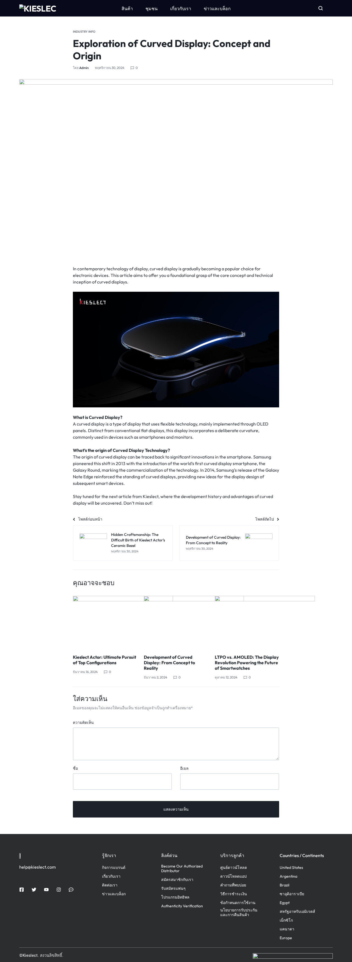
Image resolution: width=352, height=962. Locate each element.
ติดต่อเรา (109, 885)
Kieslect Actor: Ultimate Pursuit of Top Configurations (104, 659)
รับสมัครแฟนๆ (173, 888)
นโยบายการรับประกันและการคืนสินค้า (238, 912)
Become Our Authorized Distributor (182, 868)
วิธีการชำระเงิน (233, 894)
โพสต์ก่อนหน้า (90, 519)
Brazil (284, 885)
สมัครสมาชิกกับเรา (177, 879)
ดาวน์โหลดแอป (233, 876)
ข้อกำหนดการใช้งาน (237, 902)
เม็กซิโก (286, 920)
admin (84, 68)
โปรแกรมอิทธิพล (175, 897)
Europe (286, 938)
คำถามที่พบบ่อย (233, 885)
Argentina (288, 876)
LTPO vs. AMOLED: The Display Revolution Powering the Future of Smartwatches (247, 662)
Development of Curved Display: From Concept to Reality (169, 662)
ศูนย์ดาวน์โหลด (233, 867)
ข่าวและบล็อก (217, 8)
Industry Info (84, 32)
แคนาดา (287, 929)
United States (291, 867)
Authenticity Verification (182, 906)
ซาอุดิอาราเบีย (292, 894)
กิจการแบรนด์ (113, 867)
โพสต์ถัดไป (264, 519)
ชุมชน (151, 8)
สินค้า (127, 8)
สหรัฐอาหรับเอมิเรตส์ (297, 911)
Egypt (285, 902)
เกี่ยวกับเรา (180, 8)
